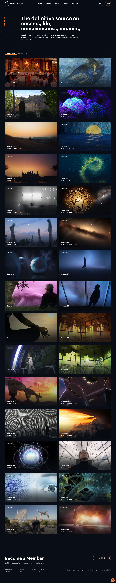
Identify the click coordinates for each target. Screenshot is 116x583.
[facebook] (95, 558)
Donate (75, 4)
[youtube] (109, 558)
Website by (105, 570)
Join (108, 4)
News (57, 4)
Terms (74, 570)
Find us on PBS (23, 570)
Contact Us (41, 570)
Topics (48, 4)
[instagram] (104, 558)
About (65, 4)
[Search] (82, 3)
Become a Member (24, 558)
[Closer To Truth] (14, 4)
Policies (68, 570)
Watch (39, 4)
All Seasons (11, 53)
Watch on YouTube (9, 570)
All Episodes (22, 53)
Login (100, 4)
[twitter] (100, 558)
